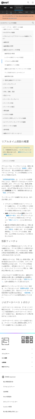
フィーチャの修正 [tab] (9, 107)
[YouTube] (31, 341)
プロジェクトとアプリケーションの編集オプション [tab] (17, 37)
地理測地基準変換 (9, 179)
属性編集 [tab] (6, 110)
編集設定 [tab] (6, 42)
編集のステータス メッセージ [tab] (13, 133)
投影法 (11, 229)
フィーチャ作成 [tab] (8, 103)
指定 (4, 193)
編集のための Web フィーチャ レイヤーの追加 (18, 69)
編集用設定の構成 (10, 53)
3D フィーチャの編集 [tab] (10, 126)
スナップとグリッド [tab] (10, 84)
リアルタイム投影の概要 (11, 61)
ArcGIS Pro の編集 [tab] (9, 32)
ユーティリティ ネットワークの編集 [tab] (15, 122)
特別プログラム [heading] (5, 366)
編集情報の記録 (9, 76)
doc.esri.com (12, 18)
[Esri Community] (23, 341)
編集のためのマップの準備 (11, 29)
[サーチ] (33, 23)
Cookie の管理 (7, 407)
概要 (5, 7)
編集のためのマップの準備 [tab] (12, 50)
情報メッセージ (13, 220)
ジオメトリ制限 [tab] (8, 88)
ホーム (2, 12)
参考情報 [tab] (6, 129)
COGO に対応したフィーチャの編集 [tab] (15, 118)
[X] (27, 337)
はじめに (7, 12)
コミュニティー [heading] (5, 353)
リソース (18, 7)
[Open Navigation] (33, 2)
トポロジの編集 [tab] (8, 114)
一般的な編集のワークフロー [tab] (12, 80)
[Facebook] (23, 337)
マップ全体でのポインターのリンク (15, 72)
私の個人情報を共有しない (10, 411)
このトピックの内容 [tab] (8, 161)
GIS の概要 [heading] (4, 358)
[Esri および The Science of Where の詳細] (5, 341)
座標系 (24, 168)
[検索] (28, 2)
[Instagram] (27, 341)
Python (21, 12)
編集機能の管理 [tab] (8, 46)
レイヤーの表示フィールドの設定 (14, 57)
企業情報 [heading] (4, 362)
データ (9, 27)
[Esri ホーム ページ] (5, 2)
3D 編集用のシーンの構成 (12, 65)
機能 (11, 7)
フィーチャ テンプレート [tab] (11, 99)
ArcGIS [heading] (4, 349)
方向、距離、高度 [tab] (9, 91)
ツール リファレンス (15, 12)
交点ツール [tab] (7, 95)
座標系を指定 (24, 288)
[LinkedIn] (31, 337)
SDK (26, 12)
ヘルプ (11, 12)
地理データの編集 (18, 27)
